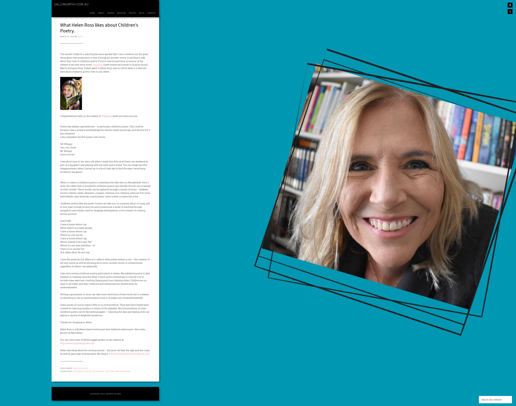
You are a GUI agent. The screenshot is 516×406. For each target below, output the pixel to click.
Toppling (97, 64)
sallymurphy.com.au (71, 4)
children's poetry (82, 371)
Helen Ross (98, 371)
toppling (109, 371)
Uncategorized (80, 368)
